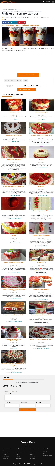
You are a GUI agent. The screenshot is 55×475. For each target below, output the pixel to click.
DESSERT (18, 25)
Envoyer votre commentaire (27, 410)
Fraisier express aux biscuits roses (13, 262)
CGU (44, 453)
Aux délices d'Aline (15, 141)
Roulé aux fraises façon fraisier (41, 235)
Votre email (24, 402)
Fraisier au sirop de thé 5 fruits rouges (13, 186)
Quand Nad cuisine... (43, 220)
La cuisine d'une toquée (43, 299)
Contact (45, 449)
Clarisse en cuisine (15, 272)
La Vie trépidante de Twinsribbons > (13, 9)
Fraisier (19, 80)
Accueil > (4, 9)
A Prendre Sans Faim (15, 195)
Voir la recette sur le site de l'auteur (27, 75)
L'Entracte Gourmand (43, 167)
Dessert (7, 80)
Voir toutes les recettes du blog (26, 89)
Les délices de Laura (43, 247)
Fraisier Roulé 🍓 (41, 262)
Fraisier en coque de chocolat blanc (41, 211)
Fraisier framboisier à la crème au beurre (41, 339)
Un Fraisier (41, 186)
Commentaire (9, 394)
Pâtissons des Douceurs (43, 195)
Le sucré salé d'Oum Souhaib (15, 171)
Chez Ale (15, 120)
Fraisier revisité (14, 211)
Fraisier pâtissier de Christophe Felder (41, 315)
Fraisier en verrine (14, 112)
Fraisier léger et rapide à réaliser (13, 135)
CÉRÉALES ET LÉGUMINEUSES (30, 25)
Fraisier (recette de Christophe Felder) (13, 315)
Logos (45, 451)
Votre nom (8, 402)
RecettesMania (8, 1)
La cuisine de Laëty (43, 274)
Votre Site (38, 402)
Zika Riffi (15, 348)
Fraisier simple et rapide (41, 112)
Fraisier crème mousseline (14, 159)
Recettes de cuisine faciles (43, 144)
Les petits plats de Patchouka (15, 321)
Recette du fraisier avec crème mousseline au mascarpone (13, 364)
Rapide (13, 80)
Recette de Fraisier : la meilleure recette (41, 135)
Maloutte (43, 120)
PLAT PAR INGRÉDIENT (8, 25)
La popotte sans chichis (15, 218)
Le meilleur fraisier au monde (41, 289)
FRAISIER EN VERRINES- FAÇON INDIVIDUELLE (13, 340)
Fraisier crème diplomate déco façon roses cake (13, 290)
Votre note (7, 391)
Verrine (25, 80)
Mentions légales (47, 456)
